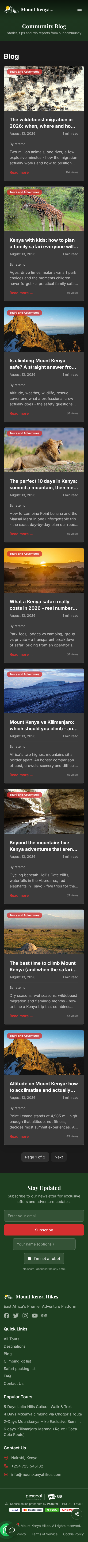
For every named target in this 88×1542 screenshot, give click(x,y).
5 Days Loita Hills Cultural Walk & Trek (38, 1406)
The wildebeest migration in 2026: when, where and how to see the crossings (42, 126)
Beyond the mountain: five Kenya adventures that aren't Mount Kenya (43, 849)
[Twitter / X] (16, 1315)
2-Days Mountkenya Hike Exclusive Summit (42, 1421)
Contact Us (13, 1383)
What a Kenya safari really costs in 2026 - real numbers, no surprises (43, 608)
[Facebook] (6, 1315)
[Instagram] (25, 1315)
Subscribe (44, 1230)
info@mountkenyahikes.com (36, 1474)
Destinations (14, 1346)
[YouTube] (35, 1315)
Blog (8, 1353)
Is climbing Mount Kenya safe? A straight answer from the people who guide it (43, 367)
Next (59, 1157)
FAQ (7, 1376)
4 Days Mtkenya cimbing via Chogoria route (43, 1414)
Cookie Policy (73, 1534)
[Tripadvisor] (44, 1315)
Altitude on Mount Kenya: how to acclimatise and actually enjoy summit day (44, 1090)
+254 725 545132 (27, 1466)
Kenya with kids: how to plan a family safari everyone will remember (42, 246)
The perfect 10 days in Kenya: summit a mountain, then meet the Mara (44, 487)
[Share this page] (76, 1514)
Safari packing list (19, 1368)
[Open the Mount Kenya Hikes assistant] (12, 1529)
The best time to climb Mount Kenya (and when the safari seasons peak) (43, 969)
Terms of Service (44, 1534)
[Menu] (79, 9)
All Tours (11, 1339)
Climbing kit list (17, 1361)
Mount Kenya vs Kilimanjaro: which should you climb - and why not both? (43, 728)
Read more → (21, 172)
